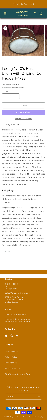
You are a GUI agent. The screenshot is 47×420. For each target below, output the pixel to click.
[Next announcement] (42, 4)
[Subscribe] (39, 397)
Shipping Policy (12, 351)
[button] (5, 13)
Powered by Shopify (36, 417)
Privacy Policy (11, 362)
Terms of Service (12, 368)
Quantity (5, 91)
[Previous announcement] (5, 4)
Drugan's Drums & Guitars (19, 417)
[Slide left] (18, 63)
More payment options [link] (23, 118)
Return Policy (11, 357)
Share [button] (7, 251)
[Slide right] (29, 63)
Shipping (5, 87)
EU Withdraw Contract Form (17, 374)
